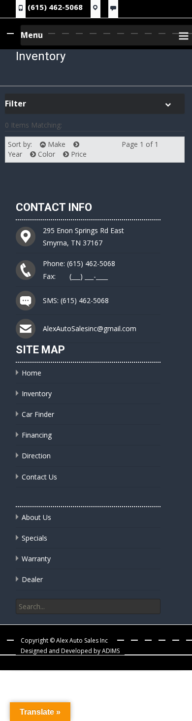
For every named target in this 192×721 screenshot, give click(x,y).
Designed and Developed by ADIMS (70, 651)
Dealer (32, 579)
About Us (36, 517)
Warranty (36, 558)
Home (31, 373)
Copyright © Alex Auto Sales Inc (64, 640)
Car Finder (38, 414)
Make (55, 144)
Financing (37, 435)
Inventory (37, 393)
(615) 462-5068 (55, 7)
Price (78, 154)
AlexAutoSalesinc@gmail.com (89, 328)
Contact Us (39, 476)
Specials (34, 538)
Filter (15, 103)
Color (45, 154)
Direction (36, 455)
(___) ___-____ (88, 276)
